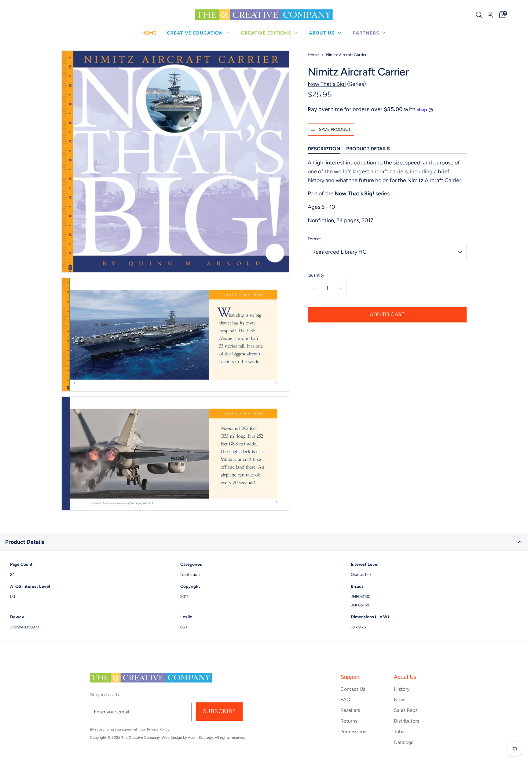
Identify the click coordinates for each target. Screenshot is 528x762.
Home (148, 33)
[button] (264, 542)
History (401, 689)
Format (314, 238)
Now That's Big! (327, 84)
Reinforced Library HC (339, 252)
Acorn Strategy (200, 737)
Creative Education (196, 33)
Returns (348, 721)
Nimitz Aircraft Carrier (346, 54)
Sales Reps (405, 710)
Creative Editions (267, 33)
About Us (322, 33)
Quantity (316, 275)
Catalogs (403, 742)
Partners (367, 33)
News (400, 699)
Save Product (334, 129)
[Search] (479, 14)
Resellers (350, 710)
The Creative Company (140, 737)
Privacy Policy (158, 729)
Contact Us (352, 689)
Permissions (353, 731)
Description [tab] (324, 149)
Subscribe (219, 711)
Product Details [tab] (368, 149)
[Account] (490, 14)
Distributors (406, 721)
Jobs (399, 731)
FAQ (345, 699)
